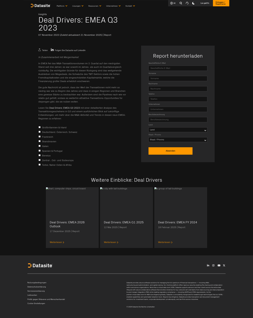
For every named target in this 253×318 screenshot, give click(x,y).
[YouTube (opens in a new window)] (219, 265)
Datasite (129, 282)
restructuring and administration (137, 285)
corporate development (157, 299)
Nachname (153, 84)
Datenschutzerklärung (36, 287)
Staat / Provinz (155, 135)
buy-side (179, 290)
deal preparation (218, 290)
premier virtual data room (135, 294)
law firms (182, 299)
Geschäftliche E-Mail (157, 63)
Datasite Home (40, 5)
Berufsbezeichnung (157, 114)
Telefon (152, 94)
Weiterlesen (56, 242)
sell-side (188, 290)
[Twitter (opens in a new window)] (47, 48)
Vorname (152, 73)
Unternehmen (154, 104)
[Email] (53, 48)
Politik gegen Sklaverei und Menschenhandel (46, 299)
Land (151, 125)
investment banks (142, 299)
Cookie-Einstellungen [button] (36, 303)
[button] (64, 5)
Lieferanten (32, 295)
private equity (171, 299)
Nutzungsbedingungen (36, 283)
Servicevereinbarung (36, 291)
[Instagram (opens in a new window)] (213, 265)
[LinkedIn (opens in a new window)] (41, 48)
